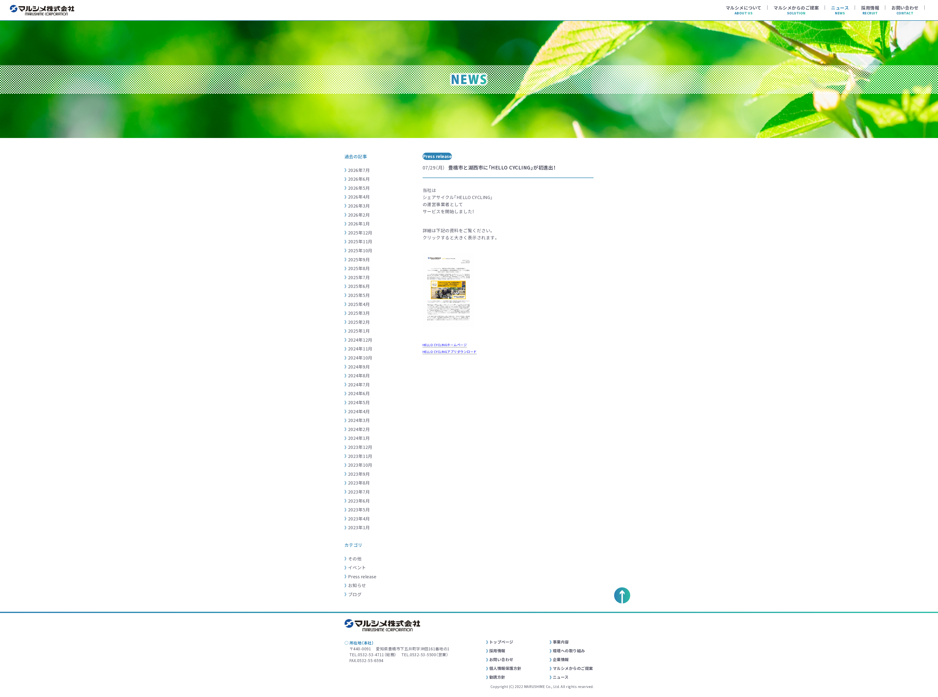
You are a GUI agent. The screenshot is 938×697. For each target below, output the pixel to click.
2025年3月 (359, 313)
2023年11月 (360, 456)
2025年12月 (360, 232)
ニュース (561, 677)
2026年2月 (359, 214)
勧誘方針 (497, 677)
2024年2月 (359, 429)
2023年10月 (360, 465)
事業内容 (561, 642)
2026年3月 (359, 205)
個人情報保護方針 (505, 668)
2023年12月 (360, 447)
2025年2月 (359, 322)
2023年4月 (359, 518)
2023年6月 (359, 500)
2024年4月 (359, 411)
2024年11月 (360, 348)
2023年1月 (359, 527)
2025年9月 (359, 259)
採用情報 (497, 651)
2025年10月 (360, 250)
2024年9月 (359, 366)
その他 (355, 558)
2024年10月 (360, 357)
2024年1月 (359, 438)
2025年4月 (359, 304)
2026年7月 (359, 170)
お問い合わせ (501, 659)
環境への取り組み (569, 651)
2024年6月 (359, 393)
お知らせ (357, 585)
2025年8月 (359, 268)
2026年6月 (359, 179)
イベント (357, 567)
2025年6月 (359, 286)
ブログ (355, 594)
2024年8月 (359, 375)
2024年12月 (360, 340)
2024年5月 (359, 402)
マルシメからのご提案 (573, 668)
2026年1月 (359, 223)
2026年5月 (359, 188)
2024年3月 (359, 420)
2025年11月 (360, 241)
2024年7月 (359, 384)
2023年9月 (359, 474)
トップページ (501, 642)
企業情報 (561, 659)
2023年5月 (359, 509)
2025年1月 (359, 330)
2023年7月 (359, 491)
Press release (362, 576)
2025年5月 (359, 295)
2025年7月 (359, 277)
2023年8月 (359, 482)
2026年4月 (359, 196)
